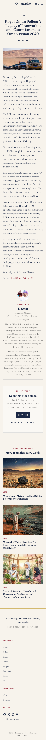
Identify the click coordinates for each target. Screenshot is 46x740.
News (5, 648)
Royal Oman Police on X (21, 278)
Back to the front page (23, 422)
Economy (7, 671)
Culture (6, 652)
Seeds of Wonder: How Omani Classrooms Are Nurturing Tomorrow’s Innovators (19, 594)
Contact (6, 700)
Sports (5, 676)
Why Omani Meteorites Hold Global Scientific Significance (22, 497)
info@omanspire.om (11, 719)
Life (23, 15)
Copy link (23, 415)
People (6, 667)
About (5, 695)
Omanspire (23, 3)
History (6, 657)
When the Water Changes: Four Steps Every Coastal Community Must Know (21, 545)
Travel (5, 662)
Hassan (24, 41)
